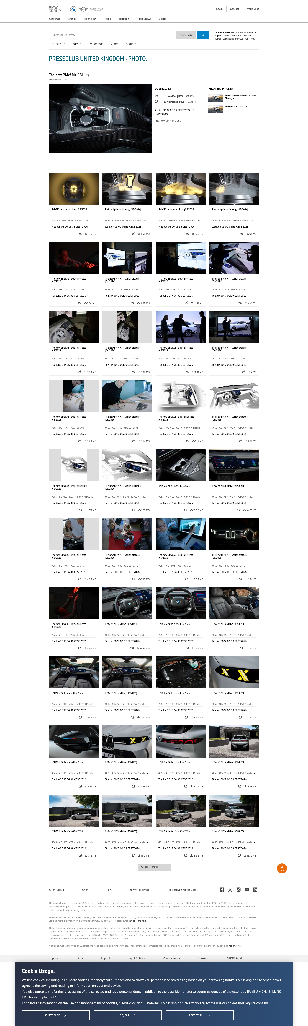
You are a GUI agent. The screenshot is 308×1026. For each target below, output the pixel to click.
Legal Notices (136, 958)
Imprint (105, 958)
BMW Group (56, 889)
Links (80, 958)
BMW (85, 889)
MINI (109, 889)
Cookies (203, 958)
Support (54, 958)
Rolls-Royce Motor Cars (181, 889)
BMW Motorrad (139, 889)
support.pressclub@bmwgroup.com (234, 38)
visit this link (234, 945)
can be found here (137, 920)
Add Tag (186, 34)
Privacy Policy (171, 958)
